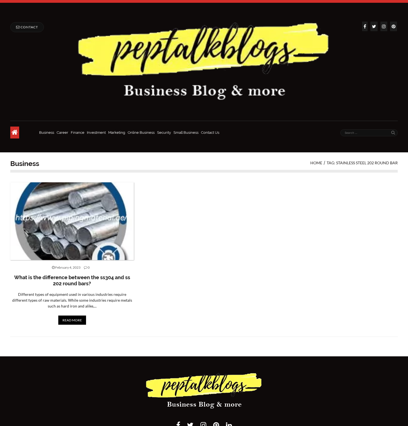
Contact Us (210, 132)
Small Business (185, 132)
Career (62, 132)
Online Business (141, 132)
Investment (96, 132)
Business (46, 132)
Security (164, 132)
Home (316, 162)
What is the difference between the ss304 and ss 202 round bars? (72, 280)
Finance (77, 132)
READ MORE (72, 320)
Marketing (116, 132)
